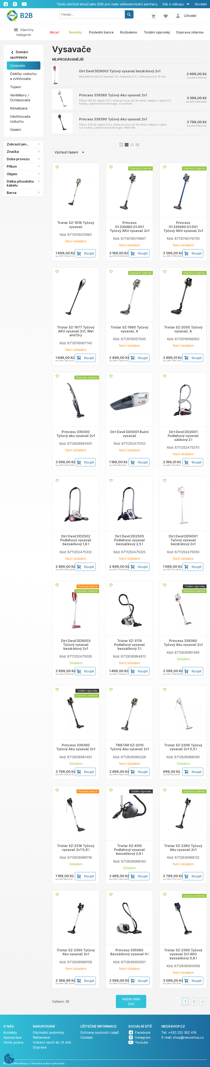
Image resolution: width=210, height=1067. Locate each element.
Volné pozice (13, 1042)
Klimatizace (18, 108)
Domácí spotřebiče (19, 54)
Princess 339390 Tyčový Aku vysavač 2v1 (113, 119)
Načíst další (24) (131, 1001)
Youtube (141, 1042)
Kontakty (10, 1032)
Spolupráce (12, 1037)
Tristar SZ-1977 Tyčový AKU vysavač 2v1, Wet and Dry (75, 331)
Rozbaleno (128, 32)
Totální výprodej (157, 32)
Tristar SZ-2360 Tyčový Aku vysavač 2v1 (76, 952)
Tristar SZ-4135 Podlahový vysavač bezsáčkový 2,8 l (129, 850)
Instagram (143, 1037)
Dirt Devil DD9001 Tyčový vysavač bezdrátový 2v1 (183, 540)
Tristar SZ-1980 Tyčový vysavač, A (129, 329)
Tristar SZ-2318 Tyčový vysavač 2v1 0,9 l (75, 848)
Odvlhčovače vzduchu (20, 118)
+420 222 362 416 (182, 1032)
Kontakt (201, 4)
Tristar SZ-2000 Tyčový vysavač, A (183, 329)
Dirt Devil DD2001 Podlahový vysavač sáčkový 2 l (183, 436)
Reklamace (41, 1037)
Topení (15, 87)
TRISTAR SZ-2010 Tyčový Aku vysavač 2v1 (129, 747)
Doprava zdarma (189, 32)
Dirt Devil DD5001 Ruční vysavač (129, 434)
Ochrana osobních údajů (99, 1032)
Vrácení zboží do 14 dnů (52, 1042)
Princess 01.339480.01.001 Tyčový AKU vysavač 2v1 (129, 227)
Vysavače (17, 65)
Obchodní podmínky (48, 1032)
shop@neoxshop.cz (188, 1037)
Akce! (54, 32)
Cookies (86, 1037)
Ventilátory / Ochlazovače (20, 97)
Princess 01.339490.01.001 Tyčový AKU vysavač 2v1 (183, 227)
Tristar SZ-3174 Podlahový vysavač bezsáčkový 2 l (129, 645)
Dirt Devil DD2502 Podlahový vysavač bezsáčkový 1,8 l (75, 540)
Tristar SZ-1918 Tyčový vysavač (75, 225)
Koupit (89, 253)
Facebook (143, 1032)
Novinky (75, 32)
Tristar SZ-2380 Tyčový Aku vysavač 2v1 (183, 848)
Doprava (39, 1047)
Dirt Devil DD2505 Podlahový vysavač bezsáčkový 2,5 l (129, 540)
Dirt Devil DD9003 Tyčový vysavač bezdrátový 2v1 (119, 71)
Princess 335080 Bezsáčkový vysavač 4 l (129, 952)
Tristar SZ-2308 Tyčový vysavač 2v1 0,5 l (183, 747)
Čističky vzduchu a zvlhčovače (23, 76)
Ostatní (15, 130)
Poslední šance (101, 32)
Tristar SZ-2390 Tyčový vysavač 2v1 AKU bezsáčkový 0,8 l (183, 954)
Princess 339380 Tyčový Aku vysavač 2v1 (113, 95)
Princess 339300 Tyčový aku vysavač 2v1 (75, 434)
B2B (24, 16)
